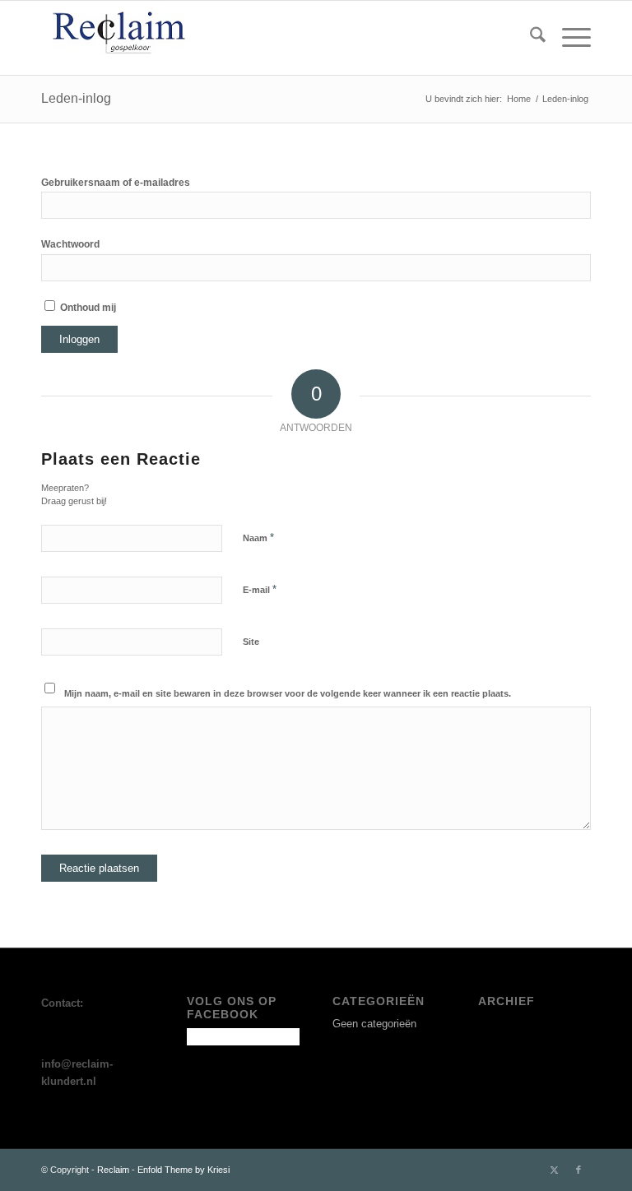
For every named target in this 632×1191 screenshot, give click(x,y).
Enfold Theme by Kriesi (183, 1170)
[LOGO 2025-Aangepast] (121, 38)
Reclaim (113, 1170)
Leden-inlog (76, 98)
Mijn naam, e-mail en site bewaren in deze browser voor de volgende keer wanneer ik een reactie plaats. (287, 693)
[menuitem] (530, 38)
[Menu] (568, 38)
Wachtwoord (70, 244)
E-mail (259, 589)
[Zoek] (530, 38)
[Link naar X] (553, 1169)
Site (251, 641)
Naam (258, 537)
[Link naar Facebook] (578, 1169)
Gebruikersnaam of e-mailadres (115, 182)
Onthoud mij (87, 307)
